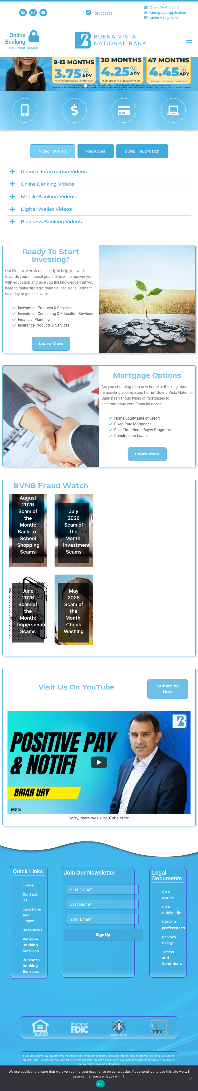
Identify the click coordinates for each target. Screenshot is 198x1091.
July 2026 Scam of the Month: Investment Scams (76, 532)
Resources (32, 930)
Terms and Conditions (172, 958)
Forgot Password (27, 47)
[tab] (52, 151)
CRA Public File (171, 910)
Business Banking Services (31, 965)
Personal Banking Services (30, 945)
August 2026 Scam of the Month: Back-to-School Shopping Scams (28, 525)
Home (28, 885)
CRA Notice (168, 895)
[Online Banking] (34, 36)
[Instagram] (33, 12)
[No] (190, 1078)
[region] (99, 62)
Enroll (11, 47)
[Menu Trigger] (189, 40)
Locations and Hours (31, 915)
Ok (100, 1084)
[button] (99, 62)
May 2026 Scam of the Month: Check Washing (74, 611)
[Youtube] (43, 12)
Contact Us (30, 897)
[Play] (99, 762)
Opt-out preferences (173, 925)
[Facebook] (23, 12)
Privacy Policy (169, 940)
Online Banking (15, 38)
